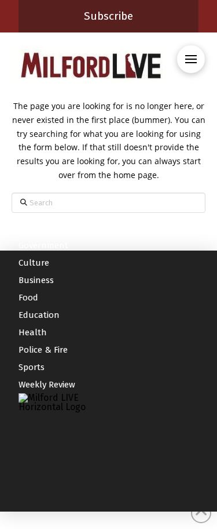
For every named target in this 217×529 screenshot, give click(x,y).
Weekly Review (47, 384)
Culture (34, 263)
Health (33, 332)
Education (39, 315)
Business (36, 280)
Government (43, 245)
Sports (32, 367)
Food (28, 297)
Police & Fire (43, 350)
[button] (191, 59)
